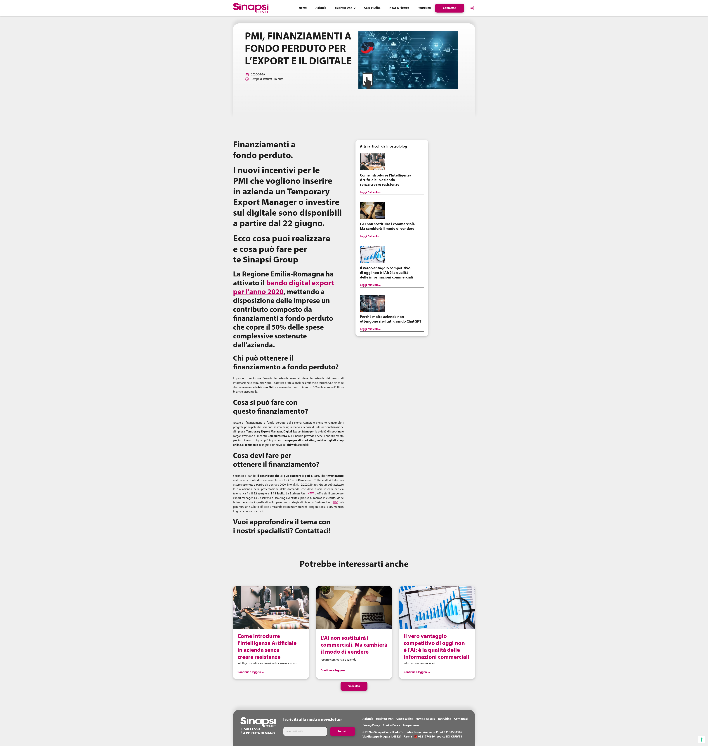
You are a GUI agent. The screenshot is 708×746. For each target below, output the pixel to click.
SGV (335, 502)
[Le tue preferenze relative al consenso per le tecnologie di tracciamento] (701, 739)
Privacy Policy (371, 725)
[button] (345, 8)
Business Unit (384, 718)
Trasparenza (411, 725)
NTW (311, 493)
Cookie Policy (391, 725)
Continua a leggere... (250, 672)
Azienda (367, 718)
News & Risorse (425, 718)
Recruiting (444, 718)
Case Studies (404, 718)
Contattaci (461, 718)
